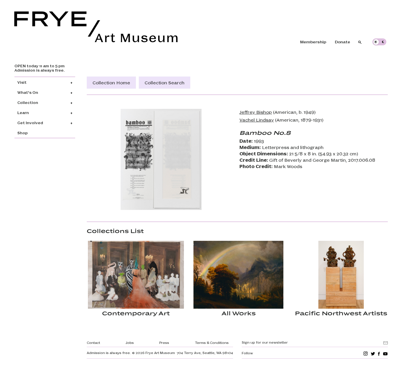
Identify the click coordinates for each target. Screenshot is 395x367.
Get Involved (30, 122)
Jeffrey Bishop (255, 112)
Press (164, 342)
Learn (23, 112)
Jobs (129, 342)
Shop (22, 133)
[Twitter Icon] (373, 353)
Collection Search (164, 82)
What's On (27, 92)
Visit (22, 82)
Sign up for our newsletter (265, 342)
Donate (342, 41)
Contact (93, 342)
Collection (27, 102)
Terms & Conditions (212, 342)
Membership (313, 41)
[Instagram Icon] (365, 353)
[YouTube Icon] (385, 353)
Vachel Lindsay (256, 119)
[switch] (379, 41)
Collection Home (111, 82)
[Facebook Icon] (379, 353)
